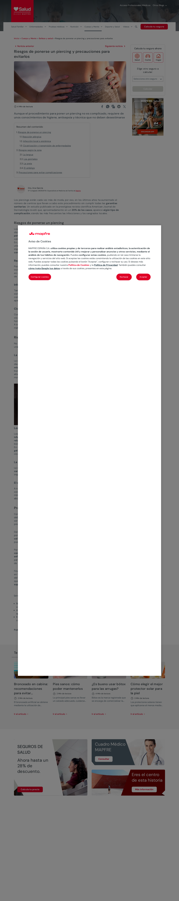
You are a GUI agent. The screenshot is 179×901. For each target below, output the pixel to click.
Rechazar (124, 277)
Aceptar (143, 277)
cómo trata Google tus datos (44, 268)
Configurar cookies (40, 277)
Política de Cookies (78, 265)
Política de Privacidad (106, 265)
